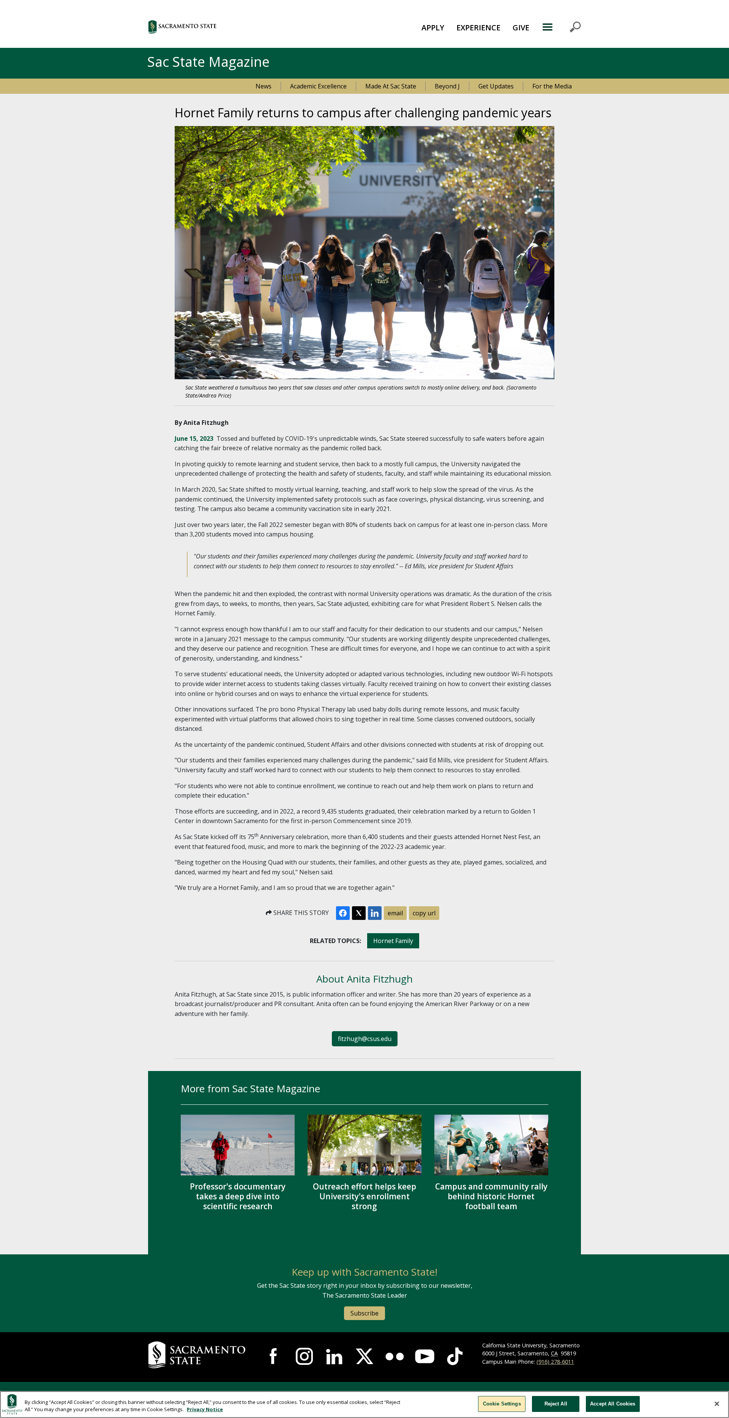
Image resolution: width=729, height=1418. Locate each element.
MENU (561, 27)
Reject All (555, 1404)
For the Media (552, 86)
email (395, 913)
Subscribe (364, 1313)
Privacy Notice (205, 1409)
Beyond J (447, 86)
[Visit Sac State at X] (364, 1356)
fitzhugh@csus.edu (364, 1039)
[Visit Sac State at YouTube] (425, 1356)
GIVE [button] (521, 27)
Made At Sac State (390, 86)
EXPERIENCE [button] (478, 27)
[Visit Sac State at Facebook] (274, 1356)
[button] (224, 26)
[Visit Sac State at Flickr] (395, 1356)
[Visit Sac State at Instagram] (304, 1356)
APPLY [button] (432, 27)
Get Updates (496, 86)
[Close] (716, 1403)
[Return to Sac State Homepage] (198, 1355)
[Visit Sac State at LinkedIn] (334, 1356)
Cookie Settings (502, 1404)
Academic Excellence (318, 86)
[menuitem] (432, 26)
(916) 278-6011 (555, 1361)
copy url (424, 913)
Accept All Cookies (612, 1404)
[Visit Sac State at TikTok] (455, 1356)
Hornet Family (393, 941)
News (263, 86)
